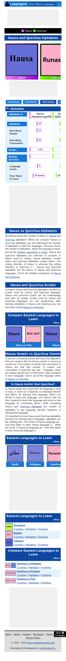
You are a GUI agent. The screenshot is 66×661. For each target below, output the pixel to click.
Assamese (19, 525)
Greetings (43, 529)
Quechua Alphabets (31, 406)
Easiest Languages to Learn (32, 252)
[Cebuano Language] (8, 543)
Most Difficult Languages (42, 4)
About (17, 634)
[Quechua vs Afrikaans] (10, 565)
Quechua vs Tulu (26, 579)
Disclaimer (38, 634)
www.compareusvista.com (41, 642)
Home (8, 634)
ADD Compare (60, 634)
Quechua (56, 77)
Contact (26, 634)
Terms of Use (53, 634)
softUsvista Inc (47, 648)
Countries (31, 102)
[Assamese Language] (8, 527)
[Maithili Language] (8, 535)
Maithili (18, 533)
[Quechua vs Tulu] (10, 580)
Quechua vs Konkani (28, 571)
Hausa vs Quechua (33, 307)
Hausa (21, 77)
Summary (14, 102)
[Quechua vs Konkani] (10, 573)
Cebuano (19, 541)
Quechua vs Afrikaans (29, 563)
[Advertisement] (33, 17)
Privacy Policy (33, 638)
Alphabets (48, 102)
